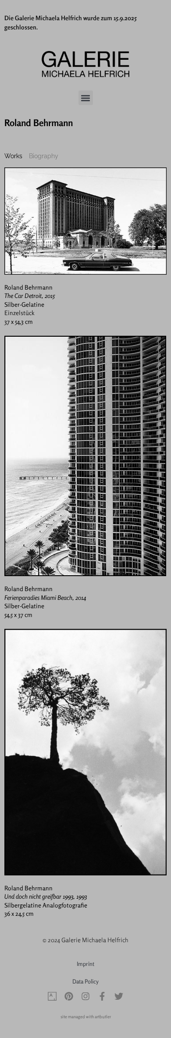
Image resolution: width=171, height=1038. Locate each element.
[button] (85, 98)
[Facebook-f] (102, 996)
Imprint (85, 963)
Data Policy (85, 981)
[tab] (13, 156)
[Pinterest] (69, 996)
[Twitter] (119, 996)
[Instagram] (85, 996)
